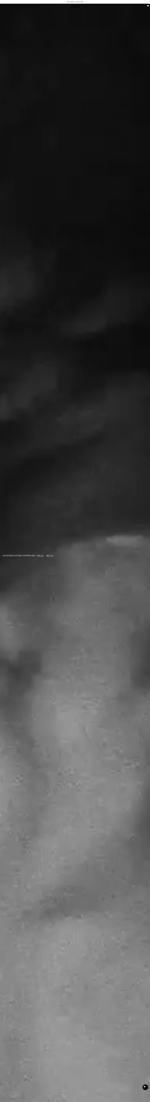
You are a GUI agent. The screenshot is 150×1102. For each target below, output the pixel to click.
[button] (145, 1087)
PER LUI (49, 555)
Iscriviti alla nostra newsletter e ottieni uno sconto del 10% (75, 2)
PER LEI (40, 555)
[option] (75, 2)
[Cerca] (137, 6)
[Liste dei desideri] (144, 6)
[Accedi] (140, 6)
